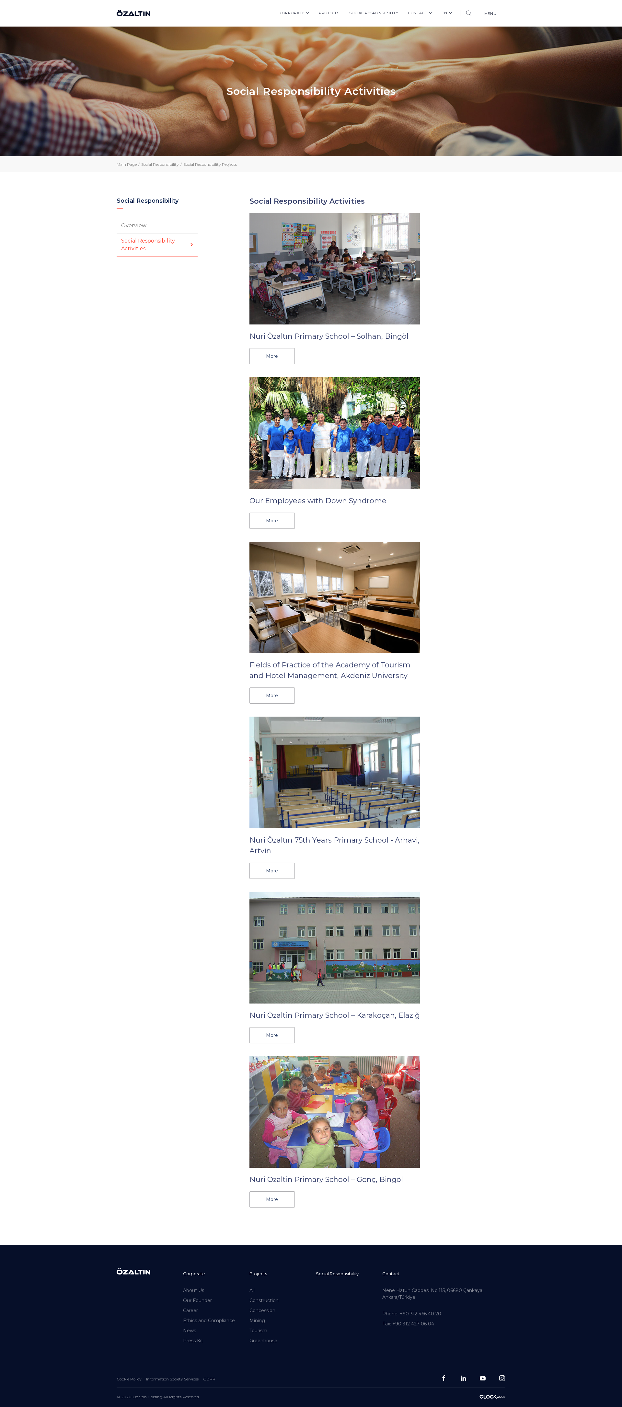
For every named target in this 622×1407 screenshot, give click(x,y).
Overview (133, 225)
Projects (329, 13)
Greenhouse (263, 1341)
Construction (264, 1300)
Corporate (194, 1273)
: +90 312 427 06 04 (408, 1324)
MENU (490, 13)
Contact (390, 1273)
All (252, 1290)
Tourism (258, 1330)
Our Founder (197, 1300)
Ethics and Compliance (209, 1320)
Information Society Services (172, 1379)
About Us (193, 1290)
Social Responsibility (337, 1273)
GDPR (209, 1379)
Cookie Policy (129, 1379)
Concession (262, 1310)
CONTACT (417, 13)
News (189, 1330)
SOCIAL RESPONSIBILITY (373, 13)
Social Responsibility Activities (148, 245)
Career (190, 1310)
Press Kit (193, 1341)
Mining (257, 1320)
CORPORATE (292, 13)
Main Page (127, 164)
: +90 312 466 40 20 (411, 1314)
